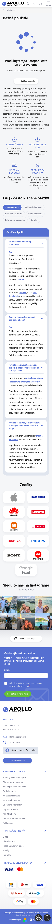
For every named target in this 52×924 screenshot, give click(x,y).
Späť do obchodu (28, 81)
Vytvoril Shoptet (15, 920)
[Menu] (48, 3)
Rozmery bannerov (11, 800)
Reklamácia (8, 823)
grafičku (22, 292)
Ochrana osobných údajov (14, 818)
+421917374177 (16, 743)
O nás (5, 837)
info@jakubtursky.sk (18, 737)
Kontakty (7, 855)
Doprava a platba (10, 809)
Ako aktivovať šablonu (13, 782)
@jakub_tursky (26, 589)
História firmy (9, 841)
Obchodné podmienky (12, 805)
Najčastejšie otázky (11, 796)
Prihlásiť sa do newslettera (17, 694)
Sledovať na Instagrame (28, 639)
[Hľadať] (28, 3)
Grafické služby (10, 791)
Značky (6, 850)
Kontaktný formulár (17, 761)
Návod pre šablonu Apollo (14, 787)
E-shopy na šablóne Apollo (14, 777)
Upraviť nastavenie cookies (26, 915)
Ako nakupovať (9, 814)
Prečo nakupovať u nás (13, 846)
